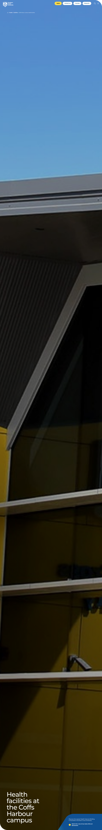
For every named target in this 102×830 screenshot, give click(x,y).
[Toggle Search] (94, 3)
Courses (77, 3)
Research (86, 3)
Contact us (67, 3)
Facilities (16, 12)
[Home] (7, 12)
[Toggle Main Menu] (98, 3)
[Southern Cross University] (8, 4)
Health (10, 12)
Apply (58, 3)
